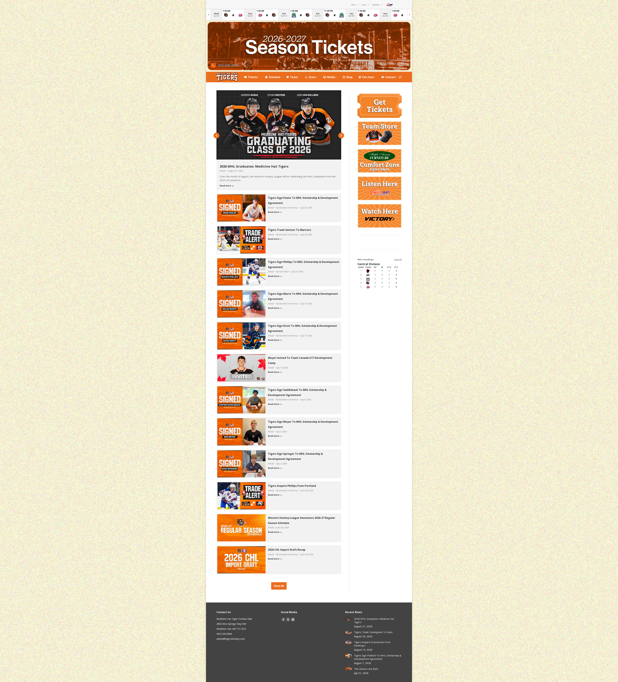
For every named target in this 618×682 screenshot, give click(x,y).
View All (398, 259)
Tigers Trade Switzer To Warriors (289, 230)
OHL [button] (364, 4)
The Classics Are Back (366, 668)
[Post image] (348, 619)
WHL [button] (354, 4)
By (287, 207)
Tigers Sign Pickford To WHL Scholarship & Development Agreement (377, 657)
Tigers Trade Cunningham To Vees (373, 632)
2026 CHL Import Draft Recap (286, 549)
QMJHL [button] (376, 4)
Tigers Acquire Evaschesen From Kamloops (372, 643)
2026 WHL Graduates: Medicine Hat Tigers (254, 166)
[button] (216, 135)
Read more (225, 185)
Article (223, 170)
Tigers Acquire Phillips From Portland (292, 486)
